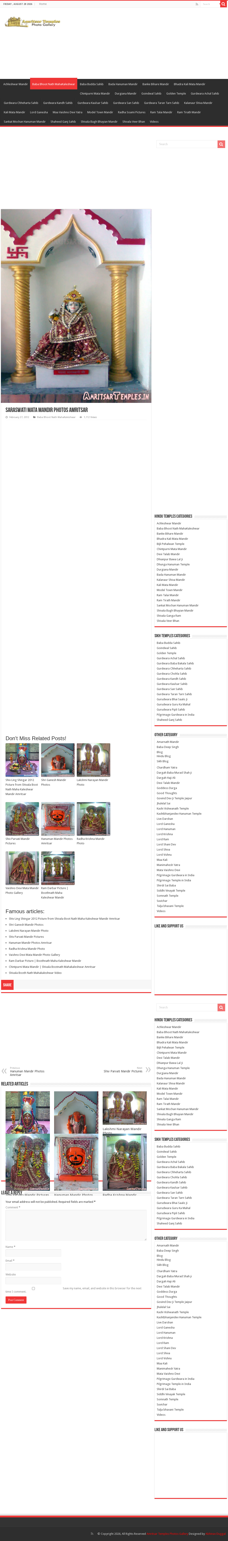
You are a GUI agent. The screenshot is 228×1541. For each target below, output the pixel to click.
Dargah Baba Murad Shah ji (174, 772)
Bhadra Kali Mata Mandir (189, 84)
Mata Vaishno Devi (168, 870)
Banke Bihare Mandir (155, 84)
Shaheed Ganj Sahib (63, 121)
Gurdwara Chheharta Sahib (21, 103)
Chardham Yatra (167, 767)
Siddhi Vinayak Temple (171, 890)
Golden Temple (176, 93)
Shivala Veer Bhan (133, 121)
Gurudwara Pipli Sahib (171, 709)
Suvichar (162, 900)
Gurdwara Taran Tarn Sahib (161, 103)
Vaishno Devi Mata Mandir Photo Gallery (22, 890)
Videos (154, 121)
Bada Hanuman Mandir (123, 84)
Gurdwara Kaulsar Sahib (92, 103)
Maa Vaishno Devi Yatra (67, 112)
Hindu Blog (164, 756)
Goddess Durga (167, 788)
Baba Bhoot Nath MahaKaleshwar (53, 84)
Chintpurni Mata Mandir (95, 93)
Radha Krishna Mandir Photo (91, 841)
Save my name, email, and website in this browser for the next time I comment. (73, 1290)
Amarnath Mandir (168, 742)
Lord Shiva (163, 849)
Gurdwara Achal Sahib (205, 93)
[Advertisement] (142, 43)
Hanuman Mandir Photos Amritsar (57, 841)
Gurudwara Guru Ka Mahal (173, 704)
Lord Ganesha (39, 112)
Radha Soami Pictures (131, 112)
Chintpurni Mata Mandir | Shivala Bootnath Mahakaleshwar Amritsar (52, 966)
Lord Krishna (165, 834)
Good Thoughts (167, 793)
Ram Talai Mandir (161, 112)
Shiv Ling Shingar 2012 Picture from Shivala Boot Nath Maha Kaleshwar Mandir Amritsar (22, 786)
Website (11, 1274)
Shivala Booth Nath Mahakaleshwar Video (35, 972)
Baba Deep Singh (168, 747)
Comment (13, 1207)
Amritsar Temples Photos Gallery (168, 1533)
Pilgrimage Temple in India (174, 880)
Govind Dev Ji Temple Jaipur (174, 798)
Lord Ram (163, 839)
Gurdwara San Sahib (126, 103)
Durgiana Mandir (125, 93)
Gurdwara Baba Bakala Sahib (175, 663)
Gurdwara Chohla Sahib (172, 673)
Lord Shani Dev (166, 844)
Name (10, 1246)
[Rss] (197, 4)
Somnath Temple (167, 895)
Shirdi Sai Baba (166, 885)
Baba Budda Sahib (92, 84)
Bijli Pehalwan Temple (170, 544)
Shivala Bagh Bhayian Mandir (99, 121)
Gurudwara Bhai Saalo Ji (172, 699)
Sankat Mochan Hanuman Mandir (25, 121)
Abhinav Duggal (216, 1533)
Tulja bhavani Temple (170, 906)
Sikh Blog (163, 761)
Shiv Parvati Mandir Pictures (18, 841)
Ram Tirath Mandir (189, 112)
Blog (160, 752)
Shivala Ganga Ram (169, 615)
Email (10, 1260)
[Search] (223, 4)
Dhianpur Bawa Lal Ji (170, 559)
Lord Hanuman (166, 829)
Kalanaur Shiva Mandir (198, 103)
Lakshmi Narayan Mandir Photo (92, 782)
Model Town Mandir (100, 112)
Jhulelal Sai (163, 803)
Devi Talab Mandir (168, 554)
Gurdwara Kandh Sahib (58, 103)
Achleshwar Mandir (15, 84)
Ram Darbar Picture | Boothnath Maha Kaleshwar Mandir (54, 892)
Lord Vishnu (164, 854)
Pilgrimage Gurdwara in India (175, 714)
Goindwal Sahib (151, 93)
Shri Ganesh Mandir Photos (53, 782)
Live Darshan (165, 818)
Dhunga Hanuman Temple (173, 564)
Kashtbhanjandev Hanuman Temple (179, 813)
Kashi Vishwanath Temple (173, 808)
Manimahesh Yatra (168, 865)
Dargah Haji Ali (166, 777)
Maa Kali (162, 859)
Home (43, 4)
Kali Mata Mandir (14, 112)
